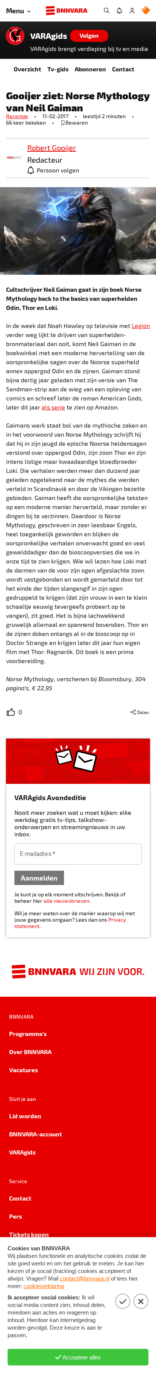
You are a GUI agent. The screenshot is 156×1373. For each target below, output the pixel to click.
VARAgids (48, 35)
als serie (53, 407)
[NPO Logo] (146, 10)
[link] (13, 158)
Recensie (17, 116)
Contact (123, 68)
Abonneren (90, 68)
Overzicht (27, 68)
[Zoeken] (106, 10)
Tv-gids (58, 68)
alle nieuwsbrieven (66, 900)
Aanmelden (39, 878)
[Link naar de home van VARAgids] (15, 36)
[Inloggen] (132, 10)
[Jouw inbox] (119, 11)
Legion (141, 325)
